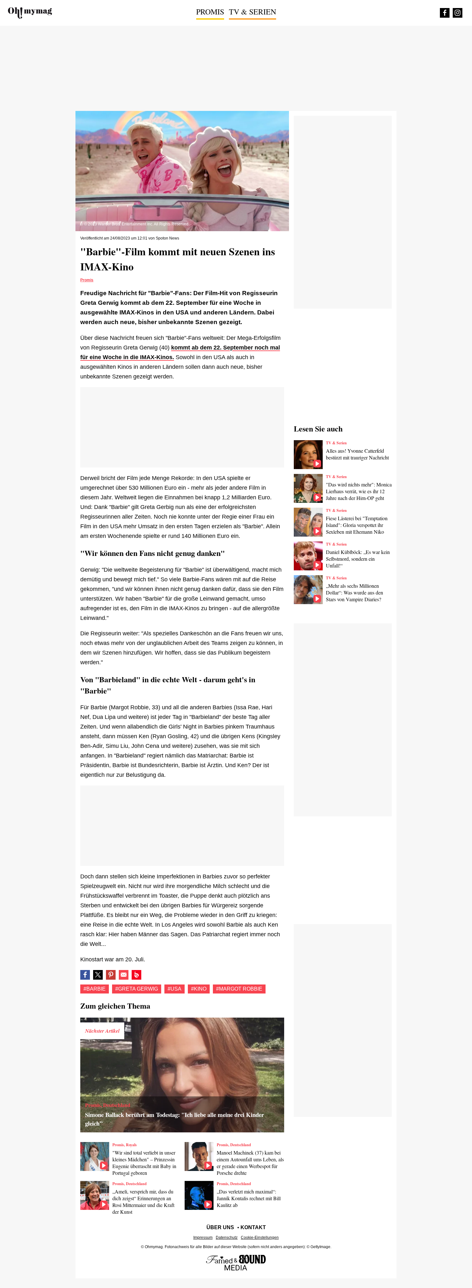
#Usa (174, 989)
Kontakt (253, 1227)
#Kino (198, 989)
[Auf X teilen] (98, 975)
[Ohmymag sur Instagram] (457, 13)
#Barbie (94, 989)
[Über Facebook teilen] (85, 975)
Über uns (220, 1227)
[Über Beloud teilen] (136, 975)
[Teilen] (111, 975)
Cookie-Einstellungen (260, 1237)
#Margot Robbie (239, 989)
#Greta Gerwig (136, 989)
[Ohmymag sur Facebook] (445, 13)
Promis (210, 11)
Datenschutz (227, 1237)
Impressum (203, 1237)
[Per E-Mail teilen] (123, 975)
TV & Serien (252, 11)
